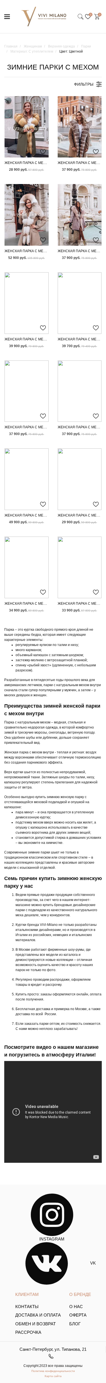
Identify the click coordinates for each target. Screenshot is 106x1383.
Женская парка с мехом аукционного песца (47, 339)
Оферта (77, 1315)
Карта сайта (53, 1376)
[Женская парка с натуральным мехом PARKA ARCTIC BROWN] (27, 303)
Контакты (26, 1306)
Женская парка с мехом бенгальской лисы (46, 427)
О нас (76, 1306)
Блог (75, 1323)
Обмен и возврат (35, 1323)
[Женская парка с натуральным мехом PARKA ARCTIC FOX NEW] (80, 127)
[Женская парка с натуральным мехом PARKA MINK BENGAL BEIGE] (80, 303)
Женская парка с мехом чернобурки (40, 515)
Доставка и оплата (38, 1315)
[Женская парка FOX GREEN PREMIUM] (27, 567)
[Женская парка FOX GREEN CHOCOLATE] (80, 479)
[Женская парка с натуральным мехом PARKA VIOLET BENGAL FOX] (80, 215)
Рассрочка (28, 1332)
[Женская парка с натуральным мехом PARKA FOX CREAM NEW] (27, 215)
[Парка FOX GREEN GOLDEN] (27, 127)
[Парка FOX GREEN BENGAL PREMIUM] (80, 567)
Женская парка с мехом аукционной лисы (46, 251)
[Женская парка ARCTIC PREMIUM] (27, 479)
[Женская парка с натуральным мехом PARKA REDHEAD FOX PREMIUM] (80, 391)
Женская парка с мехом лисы (33, 163)
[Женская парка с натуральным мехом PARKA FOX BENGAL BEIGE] (27, 391)
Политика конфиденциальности (53, 1371)
